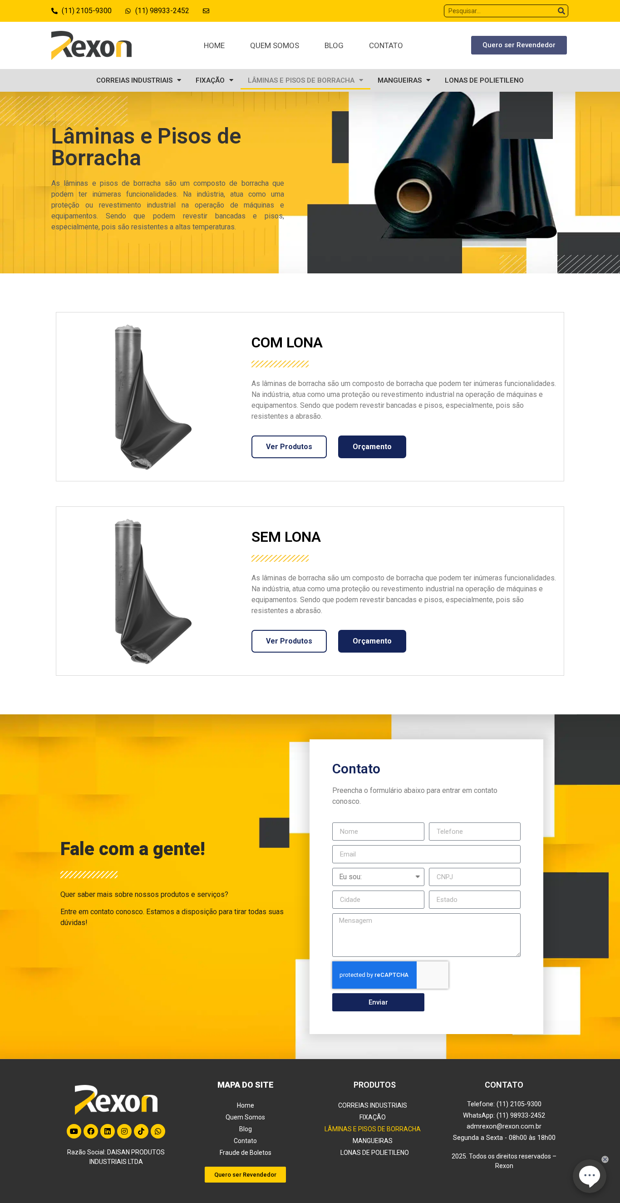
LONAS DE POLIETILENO (484, 80)
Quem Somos (274, 45)
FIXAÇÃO (210, 80)
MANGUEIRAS (400, 80)
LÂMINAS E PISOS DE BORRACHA (301, 80)
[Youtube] (74, 1131)
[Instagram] (124, 1131)
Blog (334, 45)
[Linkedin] (107, 1131)
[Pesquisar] (561, 11)
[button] (519, 45)
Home (214, 45)
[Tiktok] (141, 1131)
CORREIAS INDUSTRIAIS (134, 80)
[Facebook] (91, 1131)
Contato (386, 45)
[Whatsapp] (158, 1131)
